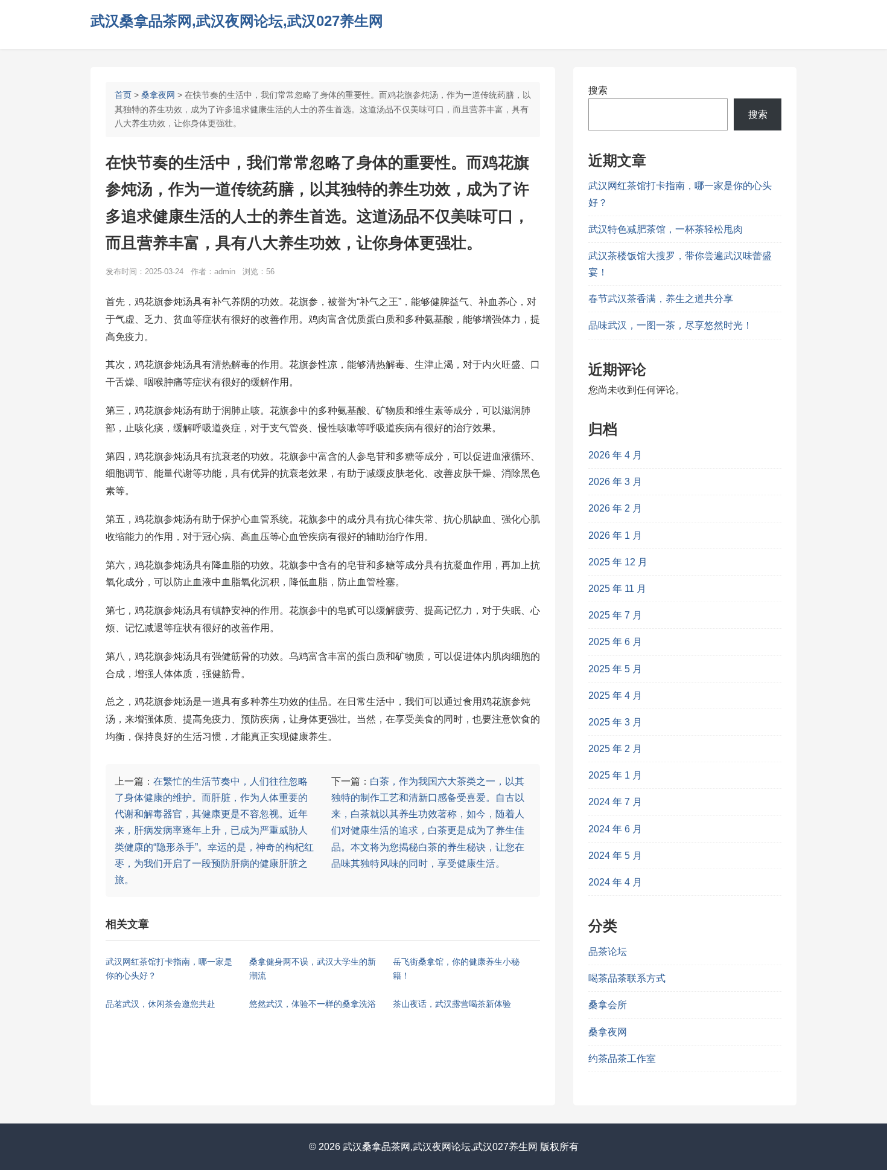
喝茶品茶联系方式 (627, 978)
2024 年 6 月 (615, 829)
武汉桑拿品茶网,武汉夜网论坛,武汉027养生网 (237, 21)
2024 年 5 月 (615, 855)
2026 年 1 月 (615, 535)
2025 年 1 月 (615, 775)
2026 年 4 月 (615, 455)
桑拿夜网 (158, 95)
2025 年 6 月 (615, 642)
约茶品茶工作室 (622, 1058)
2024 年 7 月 (615, 802)
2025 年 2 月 (615, 749)
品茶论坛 (607, 952)
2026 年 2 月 (615, 508)
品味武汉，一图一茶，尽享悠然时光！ (670, 325)
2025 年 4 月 (615, 695)
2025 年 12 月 (617, 562)
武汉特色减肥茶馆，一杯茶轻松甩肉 (665, 229)
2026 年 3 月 (615, 482)
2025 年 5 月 (615, 669)
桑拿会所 (607, 1005)
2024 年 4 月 (615, 882)
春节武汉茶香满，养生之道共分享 (660, 299)
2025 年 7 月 (615, 615)
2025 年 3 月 (615, 722)
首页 (123, 95)
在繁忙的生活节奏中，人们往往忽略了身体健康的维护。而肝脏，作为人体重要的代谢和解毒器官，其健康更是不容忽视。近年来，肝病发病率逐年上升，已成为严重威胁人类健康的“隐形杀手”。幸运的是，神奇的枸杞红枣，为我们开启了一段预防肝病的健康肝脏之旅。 (214, 830)
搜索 (598, 90)
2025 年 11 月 (617, 588)
